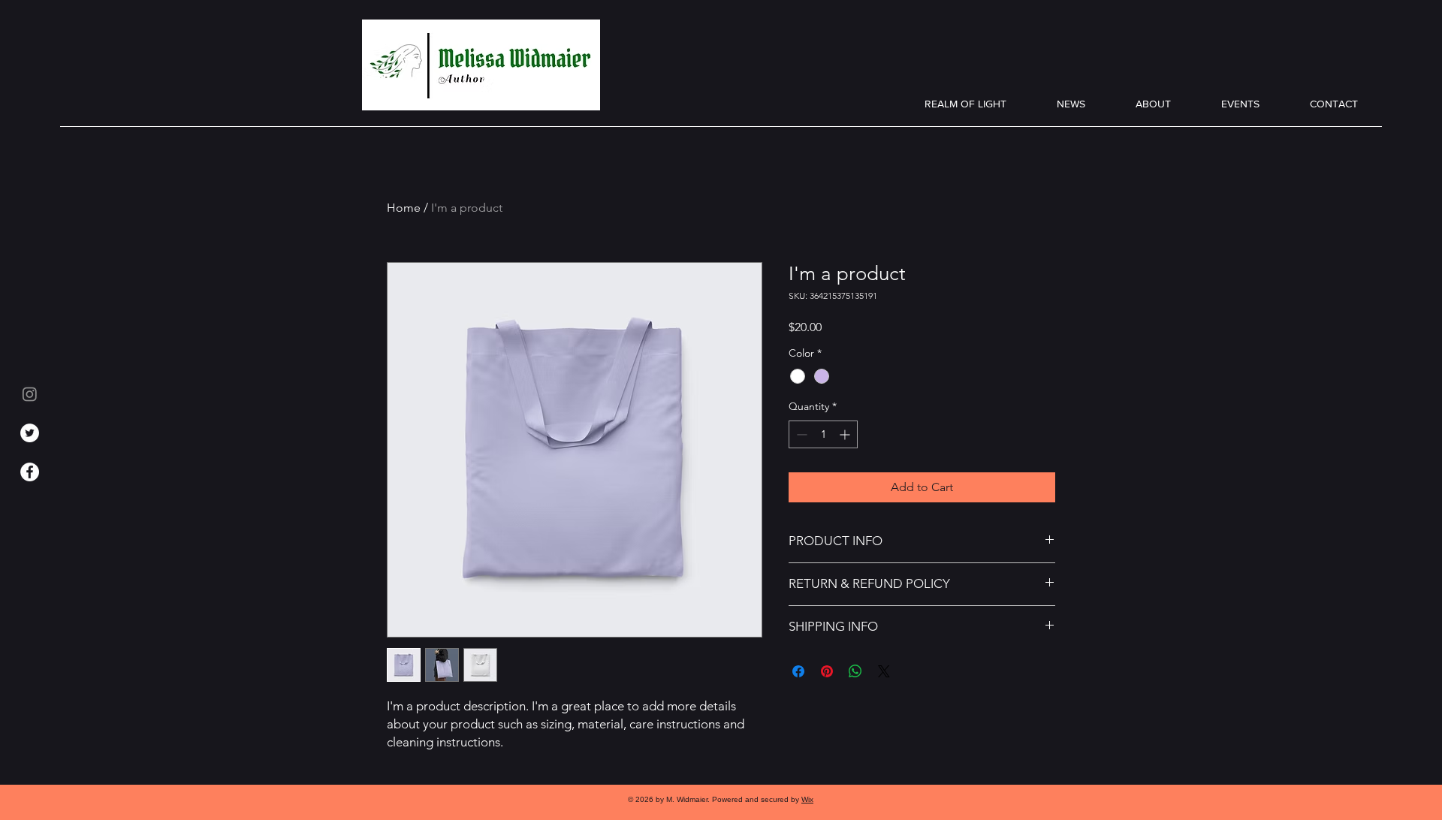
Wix (807, 799)
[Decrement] (800, 434)
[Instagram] (29, 393)
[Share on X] (884, 671)
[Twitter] (29, 433)
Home (404, 207)
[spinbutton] (823, 434)
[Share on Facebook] (798, 671)
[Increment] (846, 434)
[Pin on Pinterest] (827, 671)
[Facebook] (29, 472)
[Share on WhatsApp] (855, 671)
